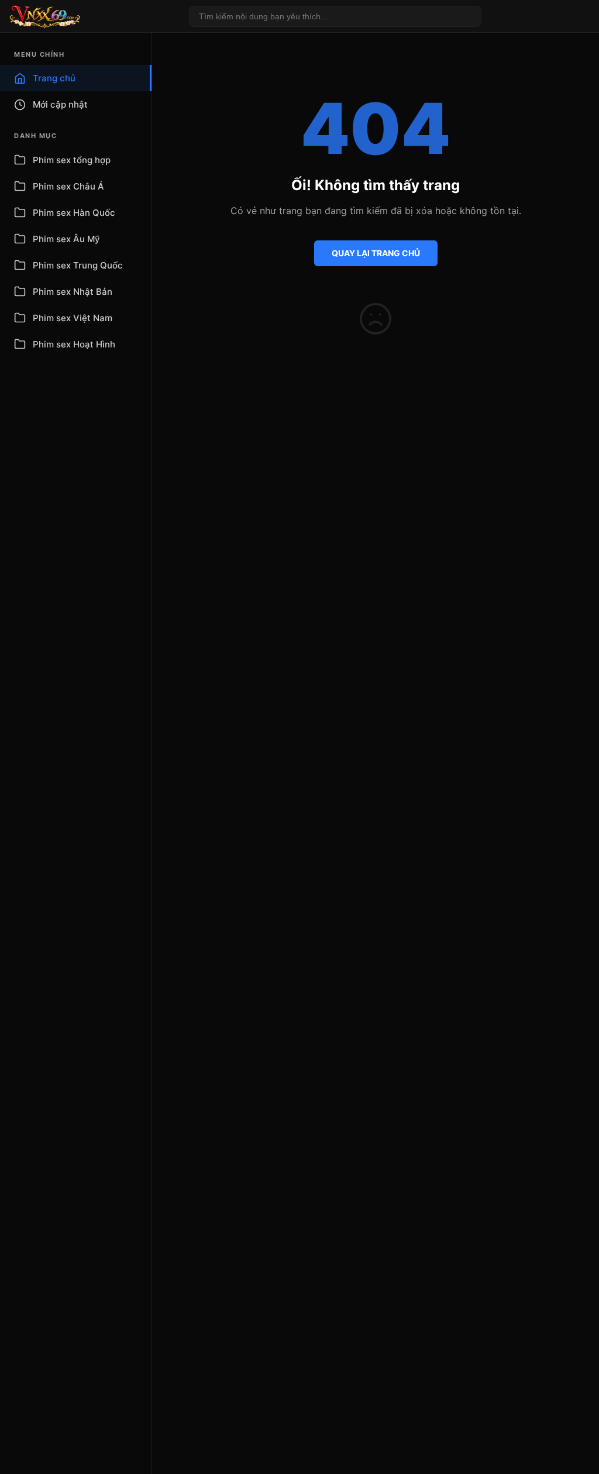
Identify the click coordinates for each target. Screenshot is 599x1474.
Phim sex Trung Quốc (78, 265)
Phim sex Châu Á (68, 186)
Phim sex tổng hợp (72, 160)
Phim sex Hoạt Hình (74, 344)
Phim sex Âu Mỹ (66, 238)
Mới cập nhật (60, 104)
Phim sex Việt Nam (72, 317)
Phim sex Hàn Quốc (74, 212)
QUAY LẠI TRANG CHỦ (376, 253)
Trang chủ (54, 78)
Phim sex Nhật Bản (72, 291)
